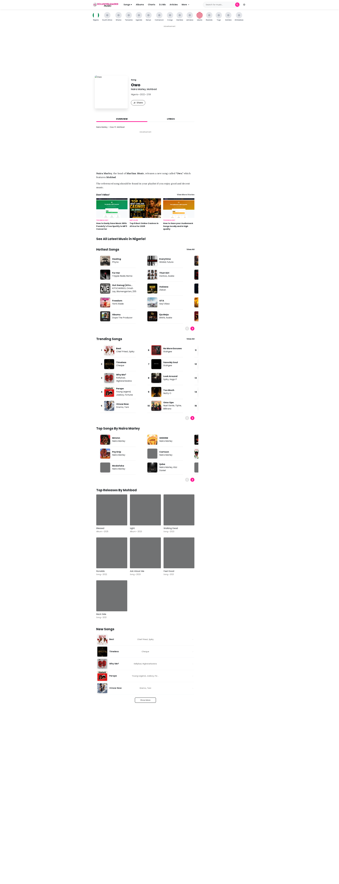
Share (140, 102)
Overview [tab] (122, 118)
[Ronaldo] (111, 552)
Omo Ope (168, 402)
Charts (151, 4)
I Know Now (122, 404)
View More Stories (185, 194)
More (184, 4)
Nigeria (134, 94)
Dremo (119, 407)
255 (134, 291)
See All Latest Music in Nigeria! (121, 239)
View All (190, 249)
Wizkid (162, 262)
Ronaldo (100, 571)
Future (170, 262)
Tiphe (178, 405)
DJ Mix (162, 4)
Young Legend (123, 391)
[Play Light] (136, 519)
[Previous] (187, 329)
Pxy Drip (116, 451)
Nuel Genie (168, 405)
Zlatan (162, 289)
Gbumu (116, 314)
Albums (140, 4)
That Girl (164, 272)
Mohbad (152, 89)
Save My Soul (170, 362)
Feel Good (169, 571)
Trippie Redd (118, 275)
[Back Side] (111, 595)
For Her (116, 272)
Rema (129, 275)
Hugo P (173, 379)
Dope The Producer (122, 317)
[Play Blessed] (102, 519)
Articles (174, 4)
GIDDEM (163, 437)
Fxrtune (129, 394)
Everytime (165, 259)
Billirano (167, 408)
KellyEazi (120, 377)
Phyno (115, 262)
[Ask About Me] (145, 552)
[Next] (192, 329)
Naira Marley (138, 89)
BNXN (162, 317)
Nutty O (167, 393)
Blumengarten (124, 291)
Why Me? (121, 374)
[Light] (145, 509)
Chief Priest (122, 351)
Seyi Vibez (164, 303)
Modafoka (118, 465)
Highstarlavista (124, 380)
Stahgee (167, 351)
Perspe (120, 388)
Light (132, 528)
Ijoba (162, 464)
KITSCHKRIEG (119, 288)
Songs (127, 4)
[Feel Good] (179, 552)
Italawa (163, 286)
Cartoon (164, 451)
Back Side (101, 614)
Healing (116, 259)
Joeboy (120, 394)
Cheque (120, 365)
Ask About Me (137, 571)
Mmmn (116, 437)
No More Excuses (172, 348)
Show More (145, 700)
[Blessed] (111, 509)
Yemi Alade (118, 303)
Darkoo (163, 275)
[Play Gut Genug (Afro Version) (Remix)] (105, 288)
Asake (171, 275)
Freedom (117, 300)
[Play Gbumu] (105, 316)
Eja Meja (164, 314)
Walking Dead (171, 528)
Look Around (170, 376)
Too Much (168, 390)
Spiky (131, 351)
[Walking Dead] (179, 509)
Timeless (121, 362)
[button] (244, 5)
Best (118, 348)
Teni (126, 407)
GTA (161, 300)
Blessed (100, 528)
